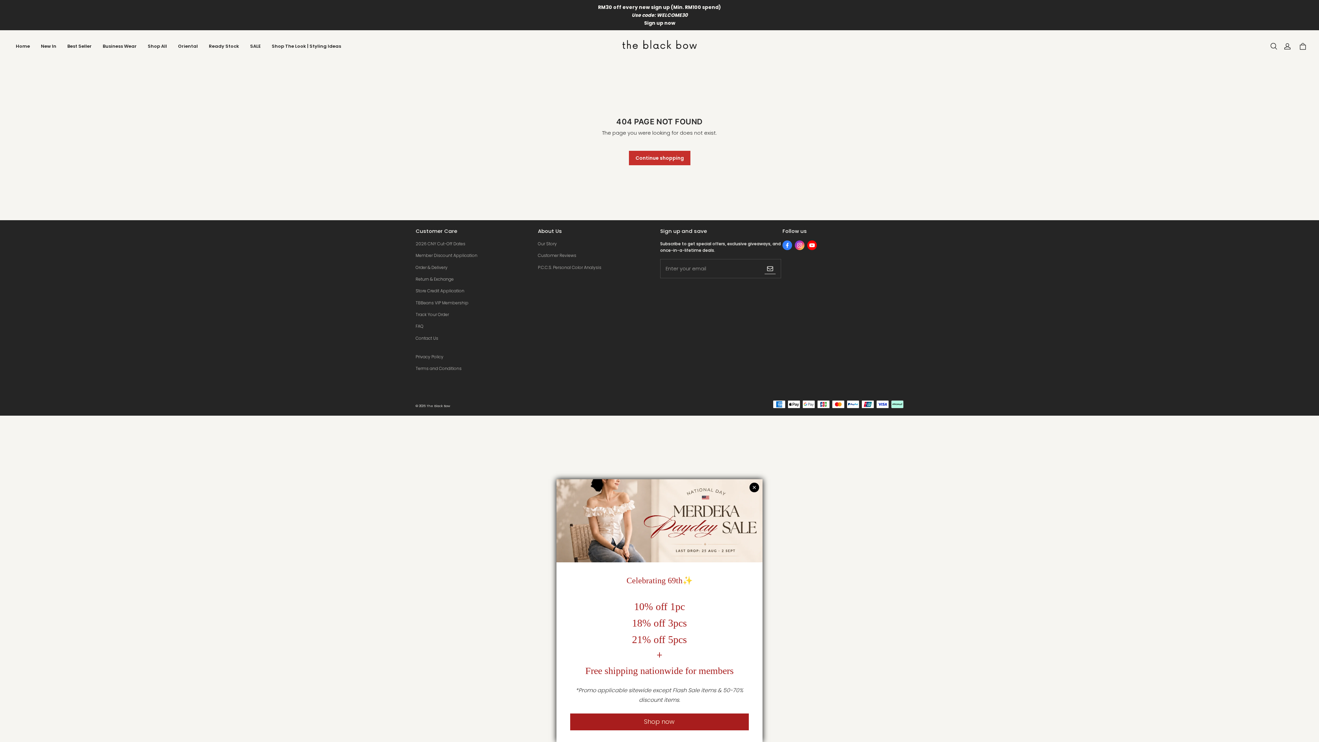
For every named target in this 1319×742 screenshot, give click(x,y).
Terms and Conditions (439, 368)
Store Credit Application (440, 291)
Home (23, 46)
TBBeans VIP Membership (442, 303)
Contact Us (427, 338)
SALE (255, 46)
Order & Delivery (432, 267)
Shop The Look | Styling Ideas (306, 46)
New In (48, 46)
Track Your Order (432, 314)
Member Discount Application (446, 255)
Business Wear (120, 46)
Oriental (188, 46)
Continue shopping (659, 158)
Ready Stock (224, 46)
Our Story (547, 244)
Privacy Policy (429, 357)
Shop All (157, 46)
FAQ (420, 326)
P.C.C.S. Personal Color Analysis (569, 267)
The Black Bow (438, 406)
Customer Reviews (557, 255)
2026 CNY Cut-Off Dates (440, 244)
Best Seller (79, 46)
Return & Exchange (435, 279)
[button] (1274, 46)
